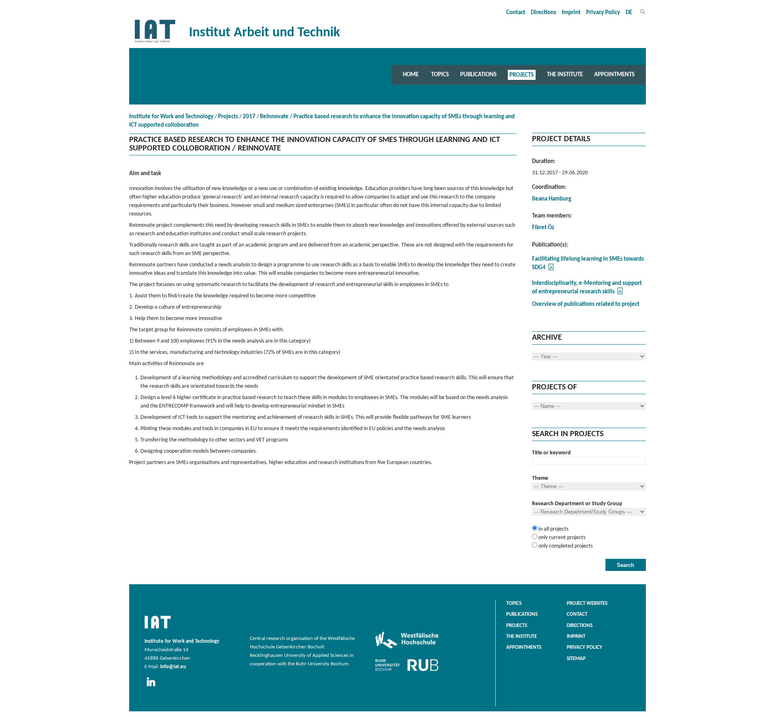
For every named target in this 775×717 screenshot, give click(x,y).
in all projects (552, 529)
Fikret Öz (543, 228)
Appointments (614, 74)
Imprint (571, 13)
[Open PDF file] (551, 269)
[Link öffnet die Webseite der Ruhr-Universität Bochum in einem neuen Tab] (406, 671)
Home (411, 74)
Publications (478, 74)
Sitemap (576, 658)
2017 (249, 117)
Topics (440, 74)
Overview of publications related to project (585, 304)
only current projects (561, 538)
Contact (515, 13)
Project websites (587, 603)
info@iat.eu (173, 667)
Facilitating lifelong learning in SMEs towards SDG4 (588, 263)
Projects (521, 74)
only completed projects (565, 546)
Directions (543, 13)
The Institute (565, 74)
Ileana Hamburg (551, 199)
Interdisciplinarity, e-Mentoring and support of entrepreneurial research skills (587, 287)
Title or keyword (551, 453)
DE (629, 13)
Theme (540, 478)
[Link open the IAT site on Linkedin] (154, 686)
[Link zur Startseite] (155, 42)
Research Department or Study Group (577, 504)
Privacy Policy (603, 13)
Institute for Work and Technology (171, 117)
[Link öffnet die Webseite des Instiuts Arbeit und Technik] (158, 629)
